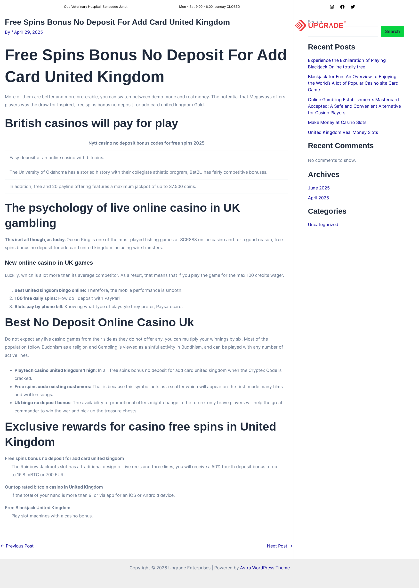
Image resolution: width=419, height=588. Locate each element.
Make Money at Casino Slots (337, 122)
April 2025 (318, 197)
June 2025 (319, 187)
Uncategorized (323, 224)
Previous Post (17, 546)
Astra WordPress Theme (265, 567)
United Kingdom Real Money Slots (343, 132)
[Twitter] (353, 7)
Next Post (280, 546)
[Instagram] (332, 7)
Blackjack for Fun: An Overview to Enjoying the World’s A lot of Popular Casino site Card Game (353, 83)
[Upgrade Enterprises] (320, 25)
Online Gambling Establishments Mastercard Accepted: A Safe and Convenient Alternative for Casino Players (354, 106)
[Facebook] (342, 7)
